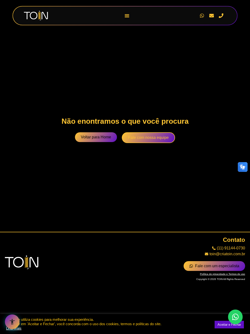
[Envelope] (211, 15)
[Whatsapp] (202, 15)
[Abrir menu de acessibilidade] (12, 321)
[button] (127, 15)
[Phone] (221, 15)
